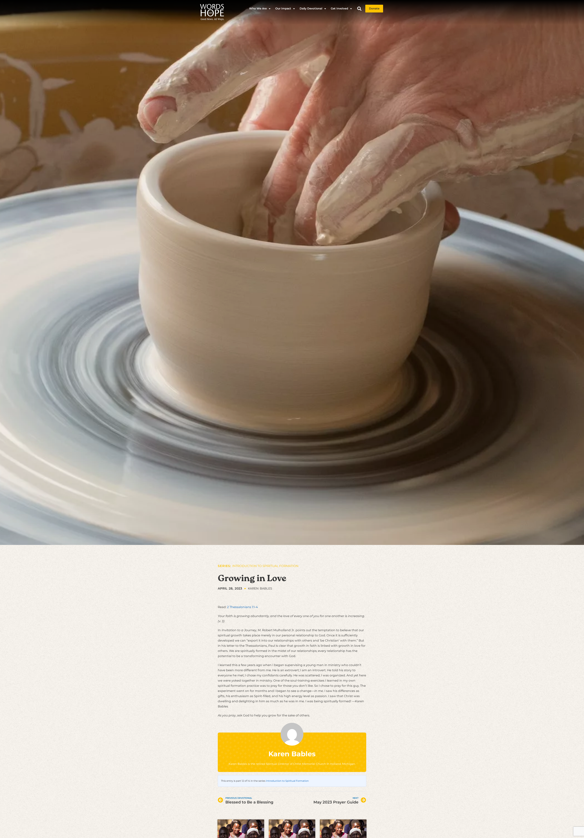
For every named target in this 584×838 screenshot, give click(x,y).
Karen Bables (292, 754)
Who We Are (258, 8)
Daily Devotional (311, 8)
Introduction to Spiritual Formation (265, 566)
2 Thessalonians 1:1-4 (242, 607)
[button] (359, 8)
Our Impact (283, 8)
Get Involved (339, 8)
